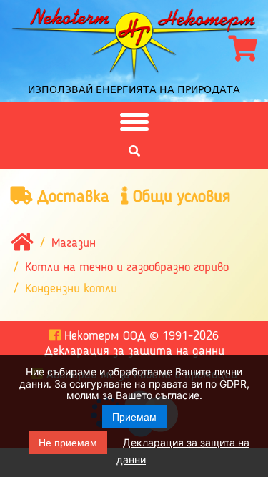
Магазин (73, 243)
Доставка (70, 197)
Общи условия (179, 197)
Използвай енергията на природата (134, 89)
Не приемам (68, 442)
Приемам (134, 417)
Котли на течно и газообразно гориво (127, 267)
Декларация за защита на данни (134, 351)
